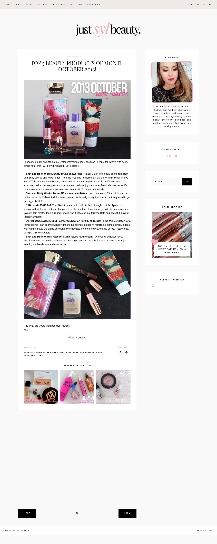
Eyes (8, 5)
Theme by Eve (205, 530)
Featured (42, 5)
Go (187, 182)
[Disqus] (77, 457)
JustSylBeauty (20, 530)
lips (68, 352)
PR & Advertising (63, 5)
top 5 (39, 356)
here (38, 216)
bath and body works (37, 352)
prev (127, 513)
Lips (18, 5)
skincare (29, 356)
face (55, 352)
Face (29, 5)
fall (62, 352)
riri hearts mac (93, 352)
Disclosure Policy (89, 5)
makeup (77, 352)
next (27, 513)
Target (96, 220)
